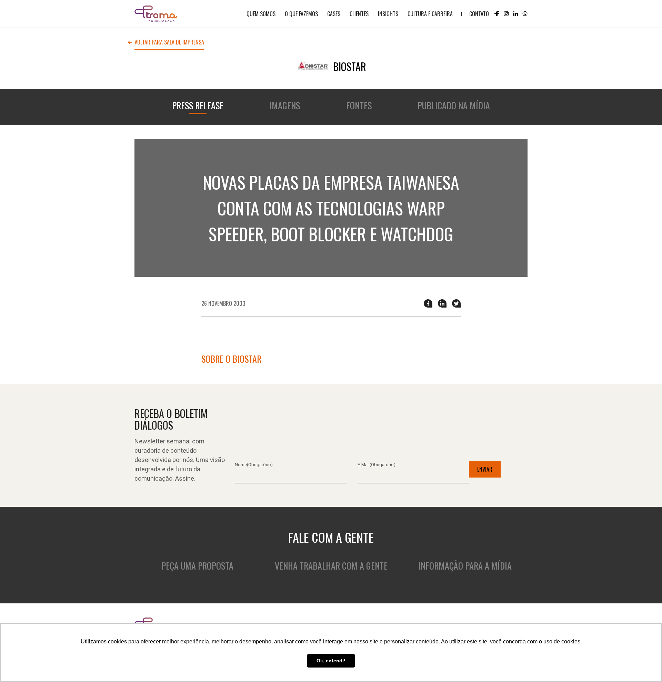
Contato (479, 14)
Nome (254, 464)
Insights (388, 14)
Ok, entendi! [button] (331, 660)
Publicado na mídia (454, 105)
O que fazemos (301, 14)
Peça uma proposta (197, 565)
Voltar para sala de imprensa (169, 42)
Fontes (359, 105)
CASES (333, 14)
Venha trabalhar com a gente (331, 565)
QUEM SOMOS (261, 14)
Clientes (359, 14)
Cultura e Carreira (430, 14)
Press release (197, 105)
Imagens (284, 105)
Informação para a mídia (465, 565)
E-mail (376, 464)
